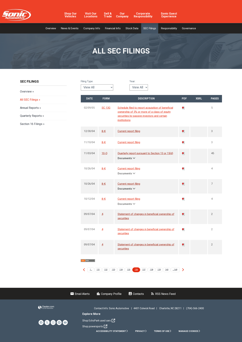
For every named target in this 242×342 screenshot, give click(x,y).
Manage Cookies (188, 331)
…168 (175, 269)
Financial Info (113, 28)
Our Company (122, 15)
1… (91, 269)
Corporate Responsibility (143, 15)
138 (151, 269)
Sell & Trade (108, 15)
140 (166, 269)
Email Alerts (80, 294)
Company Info (91, 28)
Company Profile (109, 294)
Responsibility (169, 28)
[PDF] (183, 107)
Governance (189, 28)
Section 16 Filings (31, 124)
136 (136, 269)
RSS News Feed (163, 294)
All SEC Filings (29, 99)
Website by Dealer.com (46, 307)
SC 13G (106, 107)
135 (128, 269)
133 (113, 269)
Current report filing (129, 131)
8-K (104, 131)
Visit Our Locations (90, 15)
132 (105, 269)
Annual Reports (29, 108)
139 (159, 269)
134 (121, 269)
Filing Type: (87, 81)
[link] (41, 322)
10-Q (104, 153)
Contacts (136, 294)
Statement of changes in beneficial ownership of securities (146, 216)
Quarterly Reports (31, 115)
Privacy (140, 331)
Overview (51, 28)
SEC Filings (149, 28)
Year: (132, 81)
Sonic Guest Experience (169, 15)
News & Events (69, 28)
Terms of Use (161, 331)
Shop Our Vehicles (70, 15)
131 (98, 269)
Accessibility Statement (111, 331)
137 (143, 269)
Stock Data (132, 28)
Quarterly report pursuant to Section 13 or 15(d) (145, 153)
